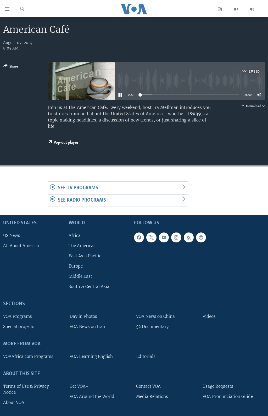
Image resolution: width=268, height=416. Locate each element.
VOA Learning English (91, 356)
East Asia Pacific (85, 255)
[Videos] (236, 9)
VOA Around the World (92, 396)
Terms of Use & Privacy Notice (26, 389)
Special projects (18, 326)
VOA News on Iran (87, 326)
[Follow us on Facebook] (139, 237)
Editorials (145, 356)
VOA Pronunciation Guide (228, 396)
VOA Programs (17, 316)
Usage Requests (218, 386)
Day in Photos (83, 316)
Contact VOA (148, 386)
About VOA (13, 402)
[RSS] (189, 237)
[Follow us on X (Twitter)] (151, 237)
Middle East (80, 276)
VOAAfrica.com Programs (28, 356)
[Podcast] (201, 237)
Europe (76, 266)
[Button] (10, 67)
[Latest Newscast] (252, 9)
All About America (21, 245)
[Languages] (220, 9)
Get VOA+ (79, 386)
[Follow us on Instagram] (176, 237)
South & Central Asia (89, 286)
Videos (209, 316)
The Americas (82, 245)
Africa (75, 235)
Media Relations (152, 396)
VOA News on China (155, 316)
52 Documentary (152, 326)
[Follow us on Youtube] (164, 237)
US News (11, 235)
